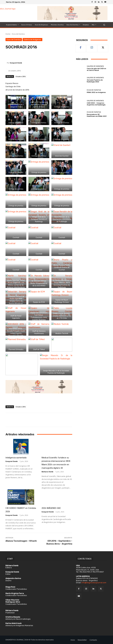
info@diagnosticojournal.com (93, 583)
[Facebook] (92, 2)
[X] (102, 2)
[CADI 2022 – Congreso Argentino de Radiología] (80, 103)
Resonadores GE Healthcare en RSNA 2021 (97, 115)
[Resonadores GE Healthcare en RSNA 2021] (80, 114)
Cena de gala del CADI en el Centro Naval (96, 69)
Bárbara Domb (47, 472)
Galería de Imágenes (32, 39)
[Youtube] (105, 2)
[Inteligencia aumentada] (21, 446)
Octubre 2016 (20, 76)
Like (80, 47)
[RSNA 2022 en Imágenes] (80, 91)
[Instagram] (95, 2)
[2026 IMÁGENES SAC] (57, 497)
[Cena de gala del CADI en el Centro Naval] (80, 68)
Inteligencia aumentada (16, 457)
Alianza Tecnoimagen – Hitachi (21, 541)
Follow (92, 47)
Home (8, 34)
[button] (104, 24)
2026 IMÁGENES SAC (51, 508)
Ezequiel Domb (16, 63)
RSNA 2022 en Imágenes (96, 92)
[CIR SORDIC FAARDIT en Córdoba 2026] (21, 497)
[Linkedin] (98, 2)
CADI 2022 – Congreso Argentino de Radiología (96, 104)
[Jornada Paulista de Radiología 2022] (80, 79)
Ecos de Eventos (18, 34)
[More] (57, 55)
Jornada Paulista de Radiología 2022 (95, 81)
